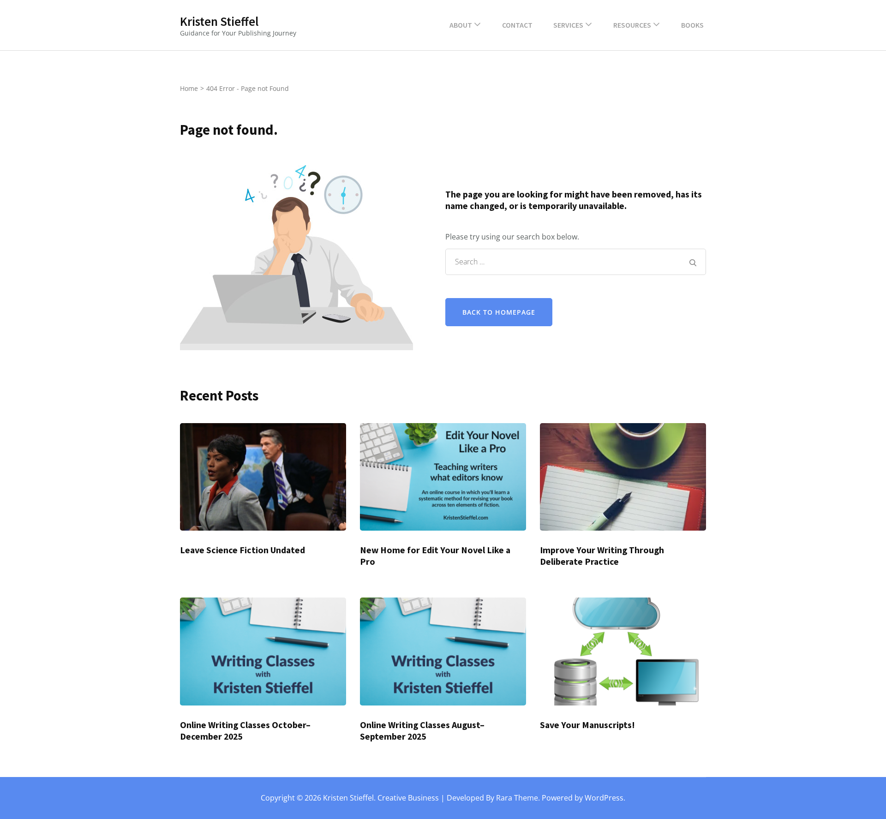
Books (692, 25)
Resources (632, 25)
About (460, 25)
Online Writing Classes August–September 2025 (422, 730)
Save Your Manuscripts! (587, 724)
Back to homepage (498, 312)
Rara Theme (517, 798)
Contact (517, 25)
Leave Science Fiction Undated (242, 550)
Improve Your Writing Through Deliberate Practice (602, 555)
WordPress (604, 798)
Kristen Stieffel (219, 21)
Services (568, 25)
